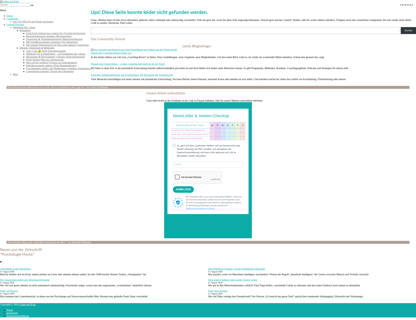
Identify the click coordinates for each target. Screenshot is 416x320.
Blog (15, 74)
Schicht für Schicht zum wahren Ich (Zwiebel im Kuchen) (55, 33)
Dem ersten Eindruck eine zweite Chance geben (232, 280)
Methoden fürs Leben (24, 27)
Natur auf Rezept (9, 291)
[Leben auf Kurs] (9, 1)
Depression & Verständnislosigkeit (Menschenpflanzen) (54, 39)
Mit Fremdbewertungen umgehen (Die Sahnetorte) (52, 42)
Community (12, 18)
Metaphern (25, 30)
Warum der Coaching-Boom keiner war (111, 53)
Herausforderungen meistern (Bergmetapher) (49, 36)
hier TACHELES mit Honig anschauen (33, 21)
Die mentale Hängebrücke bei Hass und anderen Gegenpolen (57, 45)
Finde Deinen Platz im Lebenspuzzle (45, 59)
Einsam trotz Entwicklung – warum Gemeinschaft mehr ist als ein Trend (128, 64)
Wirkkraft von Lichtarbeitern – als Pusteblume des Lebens (55, 54)
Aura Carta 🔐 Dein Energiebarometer (46, 51)
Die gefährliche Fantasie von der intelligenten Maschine (236, 268)
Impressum (12, 313)
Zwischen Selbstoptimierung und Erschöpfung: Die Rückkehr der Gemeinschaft (132, 75)
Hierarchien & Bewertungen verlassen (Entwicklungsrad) (55, 56)
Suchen (408, 30)
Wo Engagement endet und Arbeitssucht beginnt (24, 280)
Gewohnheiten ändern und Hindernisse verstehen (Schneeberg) (58, 68)
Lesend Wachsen (15, 24)
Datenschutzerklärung (17, 315)
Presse (9, 310)
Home (9, 15)
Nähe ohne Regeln (217, 291)
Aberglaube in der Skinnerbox (15, 268)
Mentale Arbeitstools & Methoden (37, 48)
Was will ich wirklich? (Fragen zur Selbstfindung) (51, 62)
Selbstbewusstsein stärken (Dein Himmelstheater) (51, 65)
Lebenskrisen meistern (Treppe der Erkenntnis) (50, 71)
